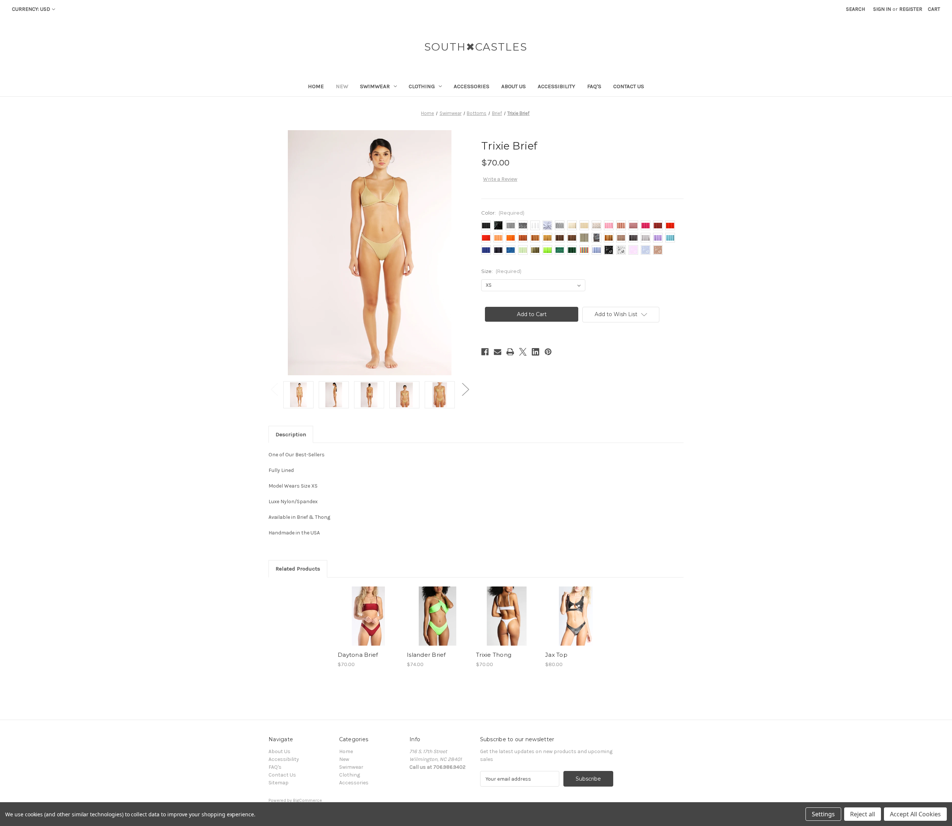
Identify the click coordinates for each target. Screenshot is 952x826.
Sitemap (278, 783)
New (342, 86)
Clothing (422, 86)
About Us (513, 86)
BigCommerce (307, 800)
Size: (501, 271)
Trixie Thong (493, 654)
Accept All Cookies (915, 814)
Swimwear (375, 86)
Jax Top (556, 654)
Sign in (882, 9)
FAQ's (594, 86)
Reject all (862, 814)
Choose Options (368, 623)
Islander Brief (426, 654)
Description (291, 434)
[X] (523, 352)
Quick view (362, 610)
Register (910, 9)
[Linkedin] (535, 352)
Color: (502, 213)
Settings (823, 814)
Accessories (471, 86)
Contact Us (628, 86)
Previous (274, 389)
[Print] (510, 352)
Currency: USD (31, 9)
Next (465, 389)
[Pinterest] (548, 352)
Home (316, 86)
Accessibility (556, 86)
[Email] (497, 352)
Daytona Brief (358, 654)
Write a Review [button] (500, 179)
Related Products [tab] (298, 568)
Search (855, 9)
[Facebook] (485, 352)
